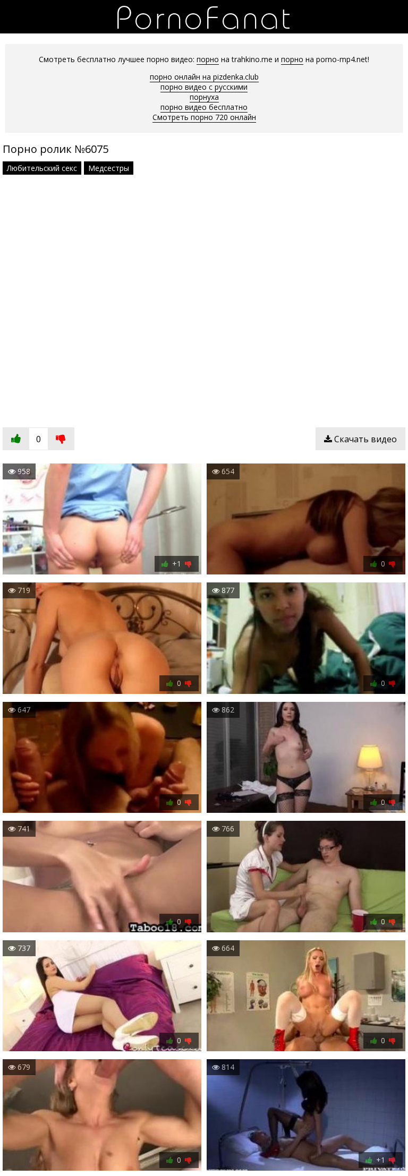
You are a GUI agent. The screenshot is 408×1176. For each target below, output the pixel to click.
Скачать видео (364, 439)
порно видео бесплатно (204, 107)
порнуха (204, 97)
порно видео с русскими (204, 87)
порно (208, 59)
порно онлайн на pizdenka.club (204, 77)
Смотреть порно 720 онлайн (204, 117)
